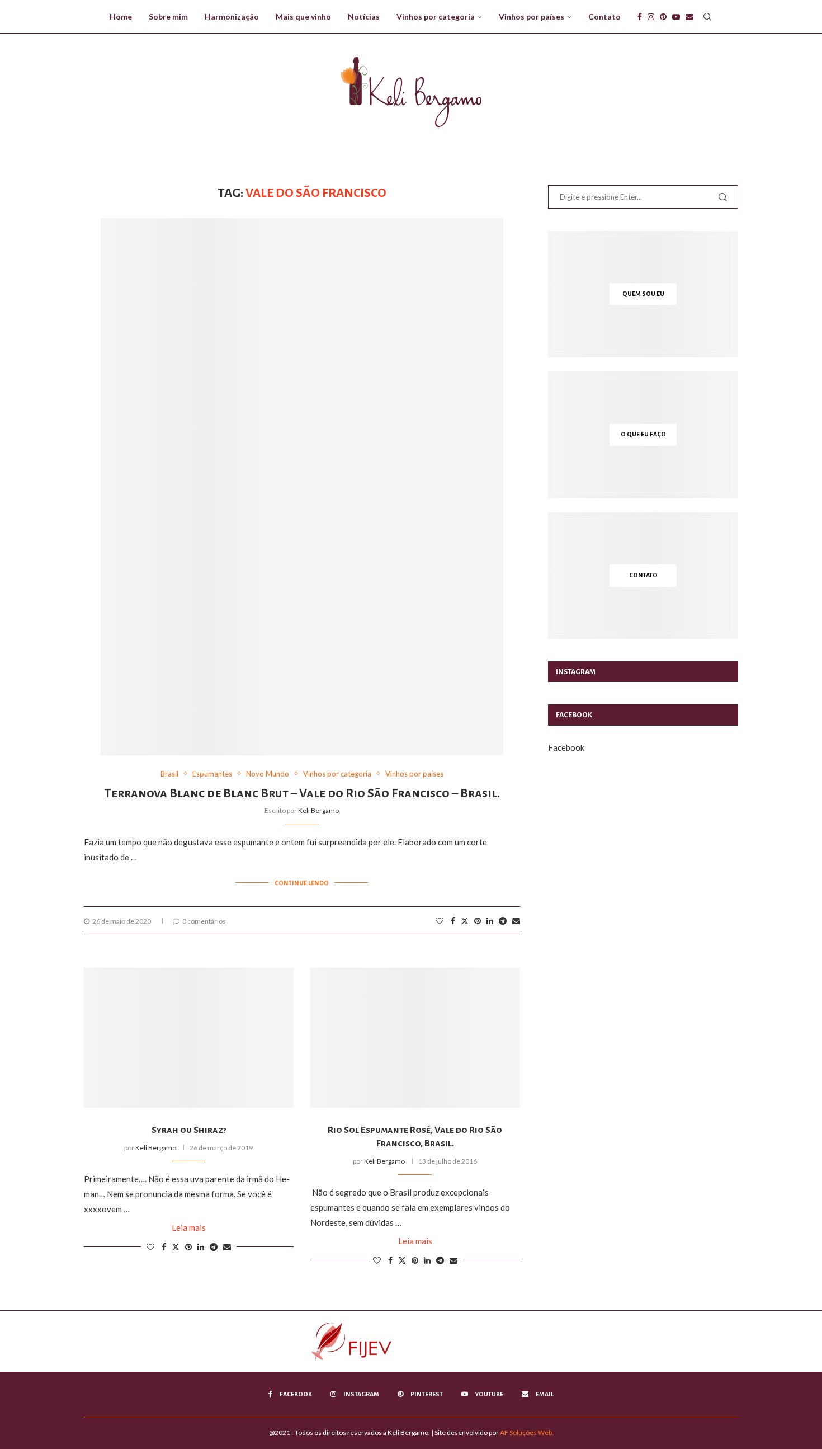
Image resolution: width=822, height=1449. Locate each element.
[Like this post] (439, 920)
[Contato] (643, 575)
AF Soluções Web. (527, 1432)
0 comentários (204, 921)
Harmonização (232, 16)
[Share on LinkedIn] (489, 920)
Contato (604, 16)
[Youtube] (676, 17)
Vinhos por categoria (435, 16)
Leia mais (189, 1227)
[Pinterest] (663, 17)
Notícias (364, 16)
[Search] (707, 17)
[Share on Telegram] (503, 920)
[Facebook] (639, 17)
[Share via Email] (516, 920)
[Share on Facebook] (453, 920)
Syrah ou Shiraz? (189, 1130)
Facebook (566, 747)
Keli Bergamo (318, 810)
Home (121, 16)
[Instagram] (651, 17)
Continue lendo (302, 882)
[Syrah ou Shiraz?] (189, 1038)
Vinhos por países (531, 16)
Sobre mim (168, 16)
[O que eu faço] (643, 434)
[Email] (689, 17)
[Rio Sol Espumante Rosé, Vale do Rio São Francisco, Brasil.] (415, 1038)
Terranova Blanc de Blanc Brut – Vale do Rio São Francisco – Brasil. (302, 793)
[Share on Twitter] (465, 920)
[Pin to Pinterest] (477, 920)
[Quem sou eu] (643, 294)
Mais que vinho (303, 16)
